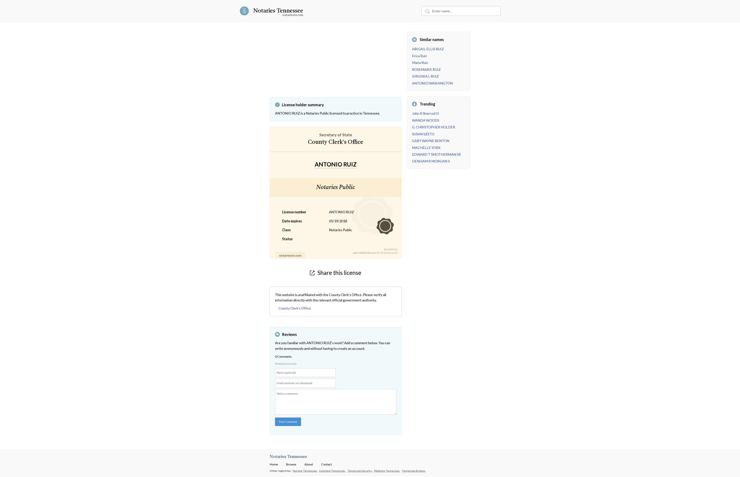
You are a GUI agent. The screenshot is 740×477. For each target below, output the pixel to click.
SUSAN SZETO (423, 134)
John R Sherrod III (425, 113)
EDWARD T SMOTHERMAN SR (436, 154)
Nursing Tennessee (305, 470)
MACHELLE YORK (426, 148)
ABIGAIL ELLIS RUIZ (428, 49)
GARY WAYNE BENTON (430, 141)
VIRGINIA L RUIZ (425, 76)
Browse (291, 464)
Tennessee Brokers (414, 470)
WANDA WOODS (425, 120)
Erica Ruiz (419, 56)
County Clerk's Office (294, 308)
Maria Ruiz (420, 62)
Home (274, 464)
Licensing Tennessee (332, 470)
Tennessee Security (359, 470)
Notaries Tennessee (278, 11)
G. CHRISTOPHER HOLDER (433, 127)
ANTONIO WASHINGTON (432, 83)
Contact (326, 464)
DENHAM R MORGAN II (431, 161)
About (308, 464)
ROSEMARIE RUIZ (426, 69)
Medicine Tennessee (387, 470)
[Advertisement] (336, 64)
